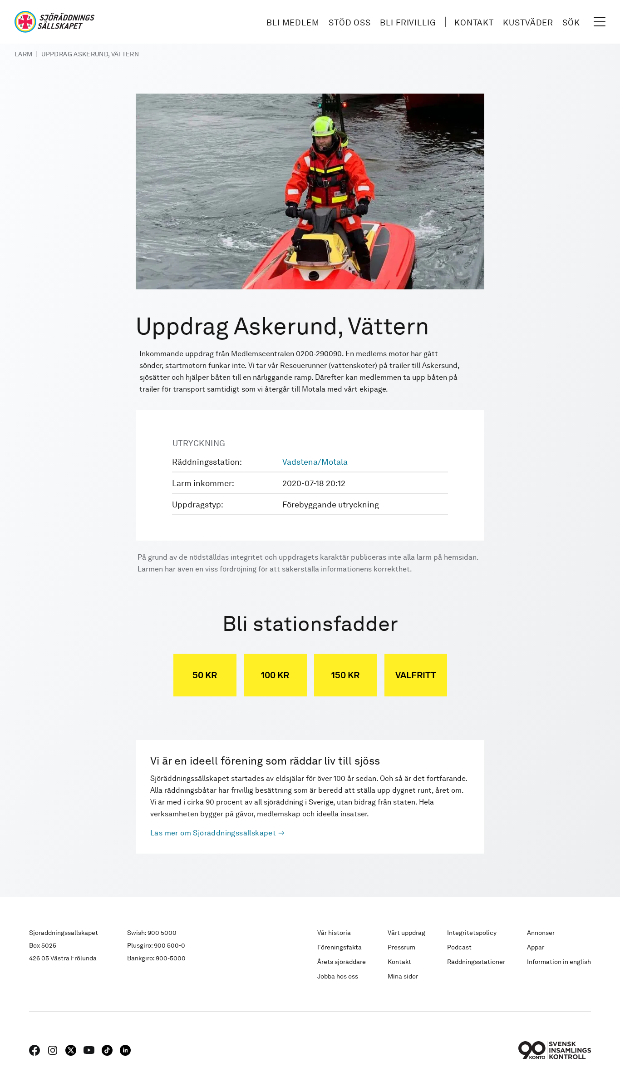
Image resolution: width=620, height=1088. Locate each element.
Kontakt (474, 22)
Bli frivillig (408, 22)
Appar (535, 947)
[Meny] (599, 21)
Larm (23, 54)
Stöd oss (350, 22)
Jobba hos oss (337, 976)
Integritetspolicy (472, 932)
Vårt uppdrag (406, 932)
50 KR (204, 675)
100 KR (275, 675)
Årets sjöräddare (341, 961)
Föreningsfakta (339, 947)
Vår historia (334, 932)
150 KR (345, 675)
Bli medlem (293, 22)
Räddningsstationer (476, 961)
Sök (571, 22)
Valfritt (415, 675)
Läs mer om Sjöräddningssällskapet (213, 833)
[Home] (54, 22)
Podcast (459, 947)
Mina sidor (403, 976)
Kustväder (528, 22)
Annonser (541, 932)
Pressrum (401, 947)
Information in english (559, 961)
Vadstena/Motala (315, 462)
